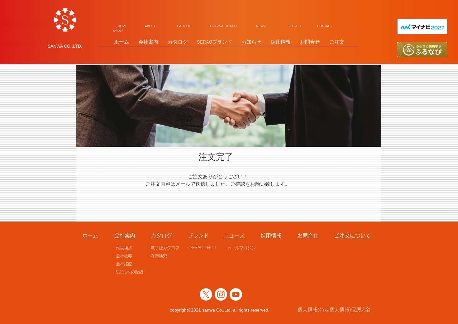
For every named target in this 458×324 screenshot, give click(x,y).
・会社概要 (122, 256)
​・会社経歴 (122, 264)
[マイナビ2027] (422, 26)
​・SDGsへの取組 (127, 272)
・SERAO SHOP (201, 248)
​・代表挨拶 (122, 248)
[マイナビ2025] (422, 49)
